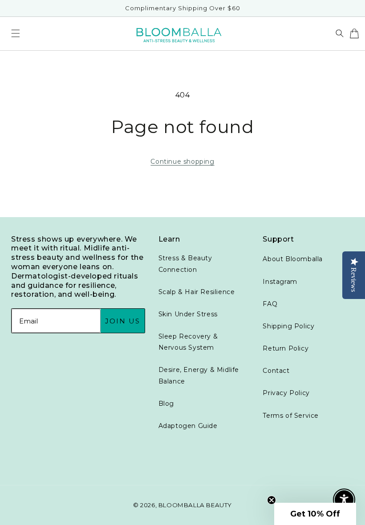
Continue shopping (182, 162)
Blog (166, 404)
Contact (276, 371)
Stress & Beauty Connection (185, 263)
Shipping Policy (288, 326)
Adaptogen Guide (188, 426)
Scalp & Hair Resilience (196, 292)
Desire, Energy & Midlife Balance (198, 375)
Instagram (280, 282)
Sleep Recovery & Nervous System (188, 341)
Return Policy (285, 348)
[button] (15, 33)
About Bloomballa (293, 259)
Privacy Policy (286, 393)
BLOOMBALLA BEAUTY (195, 505)
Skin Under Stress (188, 314)
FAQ (270, 304)
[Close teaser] (271, 500)
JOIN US (122, 321)
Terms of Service (291, 416)
